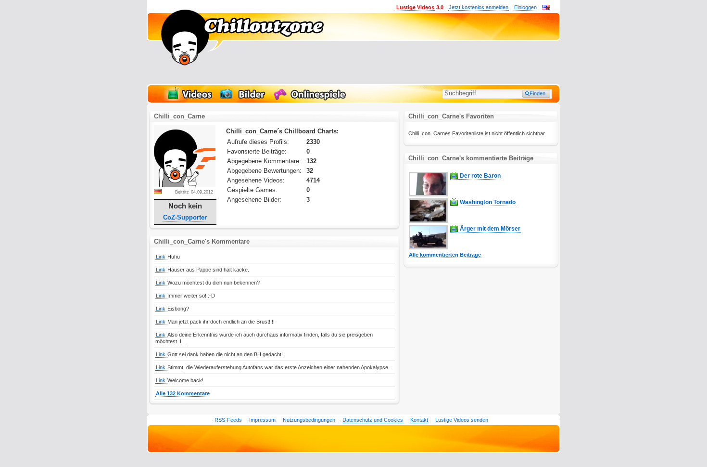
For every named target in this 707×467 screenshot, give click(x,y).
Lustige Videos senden (461, 420)
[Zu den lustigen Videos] (189, 99)
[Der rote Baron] (428, 194)
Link (161, 256)
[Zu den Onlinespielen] (311, 99)
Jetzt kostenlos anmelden (478, 7)
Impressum (262, 420)
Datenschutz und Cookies (372, 420)
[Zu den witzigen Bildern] (243, 99)
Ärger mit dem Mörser (490, 228)
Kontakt (419, 420)
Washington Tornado (488, 202)
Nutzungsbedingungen (309, 420)
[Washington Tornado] (428, 221)
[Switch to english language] (546, 8)
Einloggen (525, 7)
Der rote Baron (480, 175)
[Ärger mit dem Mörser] (428, 247)
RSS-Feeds (228, 420)
